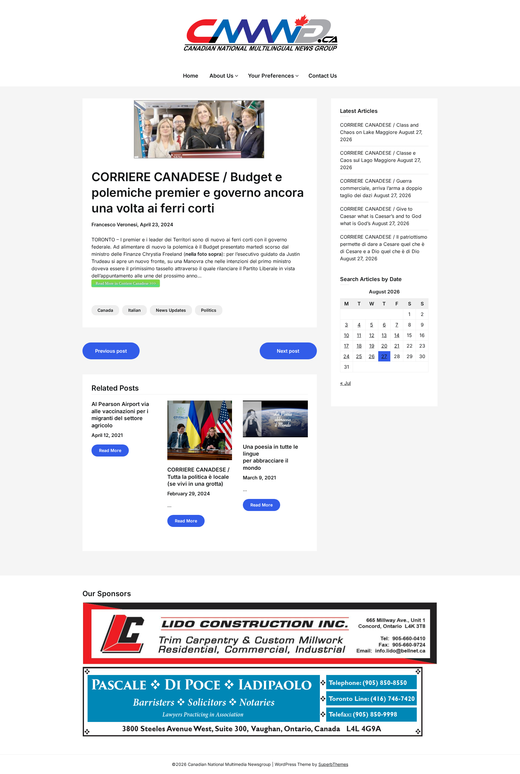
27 (384, 356)
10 (346, 335)
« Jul (345, 383)
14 (396, 335)
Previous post (111, 351)
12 (371, 335)
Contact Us (322, 76)
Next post (288, 351)
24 (346, 356)
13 (384, 335)
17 (346, 346)
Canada (105, 310)
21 (396, 346)
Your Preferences (271, 76)
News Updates (171, 310)
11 (359, 335)
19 (371, 346)
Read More (110, 450)
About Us (221, 76)
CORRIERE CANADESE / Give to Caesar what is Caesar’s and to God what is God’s (380, 216)
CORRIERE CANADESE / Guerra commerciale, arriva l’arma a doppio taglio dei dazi (381, 188)
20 (384, 346)
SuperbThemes (333, 764)
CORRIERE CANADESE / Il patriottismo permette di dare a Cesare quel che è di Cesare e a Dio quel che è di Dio (383, 244)
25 (359, 356)
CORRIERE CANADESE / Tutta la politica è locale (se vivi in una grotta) (198, 476)
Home (190, 76)
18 (359, 346)
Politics (208, 310)
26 (372, 356)
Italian (134, 310)
